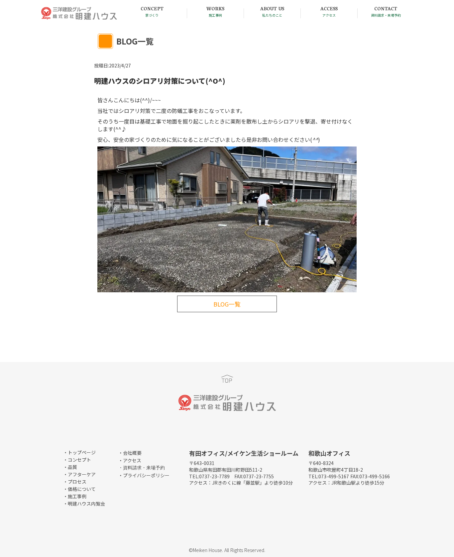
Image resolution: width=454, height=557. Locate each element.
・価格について (79, 489)
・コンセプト (77, 459)
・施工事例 (74, 496)
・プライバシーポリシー (144, 475)
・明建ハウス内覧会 (84, 503)
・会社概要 (130, 452)
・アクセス (129, 460)
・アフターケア (79, 474)
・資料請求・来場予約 (141, 468)
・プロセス (74, 481)
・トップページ (79, 452)
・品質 (70, 467)
